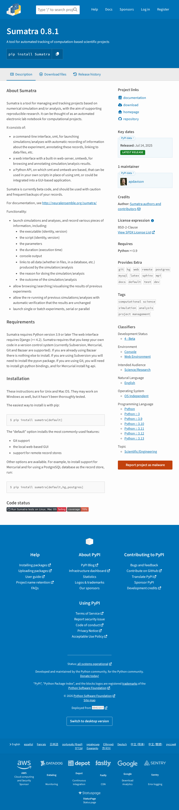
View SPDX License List (134, 232)
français (41, 744)
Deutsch (122, 744)
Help (94, 9)
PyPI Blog (88, 565)
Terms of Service (88, 613)
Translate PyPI (142, 576)
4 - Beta (129, 338)
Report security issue (89, 619)
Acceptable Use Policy (87, 636)
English (129, 382)
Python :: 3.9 (133, 418)
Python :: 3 (132, 414)
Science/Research (137, 369)
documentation (134, 97)
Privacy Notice (87, 630)
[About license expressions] (152, 221)
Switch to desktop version (89, 721)
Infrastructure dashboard (87, 570)
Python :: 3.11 (134, 428)
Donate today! (89, 676)
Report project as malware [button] (145, 465)
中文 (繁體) (155, 744)
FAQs (35, 588)
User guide (33, 576)
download (130, 105)
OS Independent (136, 396)
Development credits (142, 588)
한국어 (106, 748)
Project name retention (33, 582)
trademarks (129, 683)
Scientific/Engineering (140, 451)
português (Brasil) (72, 744)
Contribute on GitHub (142, 570)
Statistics (89, 576)
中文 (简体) (138, 744)
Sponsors (127, 9)
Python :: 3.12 (134, 433)
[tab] (21, 74)
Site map (89, 700)
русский (171, 744)
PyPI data (126, 138)
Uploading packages (33, 570)
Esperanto (92, 748)
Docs (108, 9)
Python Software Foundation (87, 688)
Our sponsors (89, 588)
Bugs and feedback (144, 565)
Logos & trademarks (89, 582)
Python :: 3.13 (134, 438)
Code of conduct (88, 625)
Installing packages (33, 565)
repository (131, 119)
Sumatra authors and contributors (139, 206)
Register (163, 9)
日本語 (54, 744)
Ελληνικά (108, 744)
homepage (131, 112)
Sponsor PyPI (144, 582)
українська (92, 744)
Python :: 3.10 (134, 423)
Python (129, 409)
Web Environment (137, 356)
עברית (79, 748)
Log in (145, 9)
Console (130, 351)
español (28, 744)
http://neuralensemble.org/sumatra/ (69, 203)
